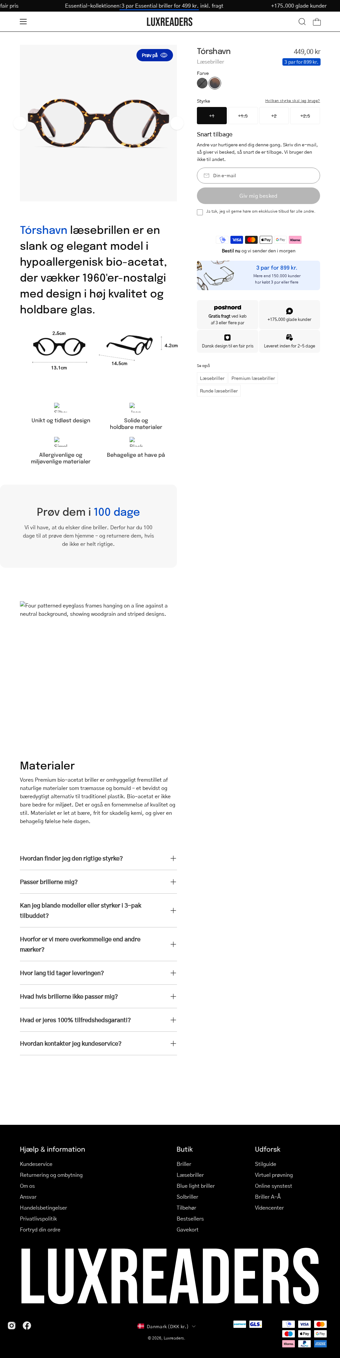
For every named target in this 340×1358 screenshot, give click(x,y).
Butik (185, 1149)
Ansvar (28, 1196)
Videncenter (269, 1207)
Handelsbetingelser (43, 1207)
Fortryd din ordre (40, 1229)
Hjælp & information (52, 1149)
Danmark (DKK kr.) (168, 1326)
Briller (184, 1164)
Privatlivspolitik (38, 1218)
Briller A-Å (268, 1196)
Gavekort (188, 1229)
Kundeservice (36, 1164)
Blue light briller (196, 1185)
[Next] (177, 123)
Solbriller (187, 1196)
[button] (302, 21)
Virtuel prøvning (274, 1174)
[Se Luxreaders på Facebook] (27, 1326)
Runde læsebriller (219, 390)
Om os (27, 1185)
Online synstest (273, 1185)
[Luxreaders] (170, 21)
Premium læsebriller (253, 378)
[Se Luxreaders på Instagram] (12, 1326)
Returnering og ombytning (51, 1174)
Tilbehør (186, 1207)
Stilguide (265, 1164)
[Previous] (20, 123)
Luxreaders (174, 1338)
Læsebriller (212, 378)
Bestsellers (190, 1218)
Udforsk (268, 1149)
